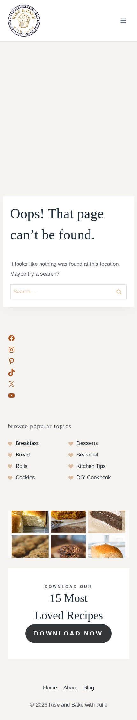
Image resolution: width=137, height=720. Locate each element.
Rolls (22, 466)
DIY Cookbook (93, 477)
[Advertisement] (68, 113)
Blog (88, 688)
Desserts (87, 443)
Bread (23, 455)
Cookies (25, 477)
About (70, 688)
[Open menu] (123, 21)
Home (50, 688)
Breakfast (27, 443)
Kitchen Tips (91, 466)
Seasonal (87, 455)
